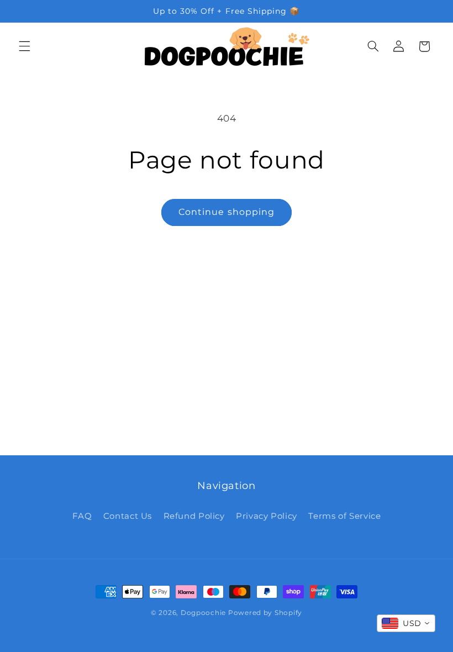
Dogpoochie (203, 613)
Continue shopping (226, 212)
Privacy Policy (266, 516)
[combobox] (406, 623)
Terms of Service (344, 516)
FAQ (82, 516)
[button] (24, 46)
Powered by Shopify (265, 613)
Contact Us (127, 516)
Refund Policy (194, 516)
